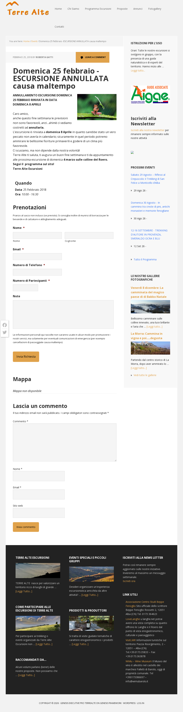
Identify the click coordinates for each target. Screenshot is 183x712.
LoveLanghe (133, 619)
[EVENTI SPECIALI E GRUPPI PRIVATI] (91, 576)
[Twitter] (5, 332)
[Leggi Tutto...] (24, 591)
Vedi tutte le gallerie (145, 375)
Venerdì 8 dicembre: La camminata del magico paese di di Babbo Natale (149, 292)
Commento (20, 421)
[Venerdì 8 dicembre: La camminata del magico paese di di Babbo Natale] (150, 308)
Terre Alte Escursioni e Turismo (29, 9)
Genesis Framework (111, 703)
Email (18, 249)
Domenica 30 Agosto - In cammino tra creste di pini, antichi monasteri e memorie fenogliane (150, 206)
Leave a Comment (95, 57)
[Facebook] (5, 325)
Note (16, 296)
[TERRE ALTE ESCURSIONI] (38, 572)
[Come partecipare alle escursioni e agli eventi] (38, 625)
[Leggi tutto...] (154, 326)
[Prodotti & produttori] (91, 625)
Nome (19, 228)
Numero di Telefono (29, 265)
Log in (140, 703)
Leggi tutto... (138, 70)
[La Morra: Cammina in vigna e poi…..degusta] (150, 349)
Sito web (18, 505)
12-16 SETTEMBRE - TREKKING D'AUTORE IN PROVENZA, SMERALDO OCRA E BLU (149, 234)
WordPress (129, 703)
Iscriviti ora (129, 581)
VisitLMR (131, 640)
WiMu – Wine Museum (139, 661)
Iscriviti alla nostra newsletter (147, 130)
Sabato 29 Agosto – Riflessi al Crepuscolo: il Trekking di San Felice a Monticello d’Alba (148, 178)
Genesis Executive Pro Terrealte (78, 703)
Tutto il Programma (145, 259)
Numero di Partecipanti (31, 281)
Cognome (70, 240)
